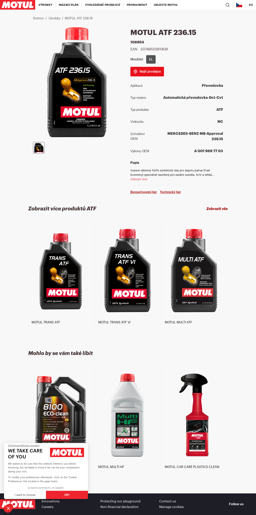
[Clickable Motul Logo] (17, 5)
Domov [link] (38, 18)
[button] (8, 508)
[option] (61, 271)
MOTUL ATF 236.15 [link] (79, 18)
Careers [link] (47, 507)
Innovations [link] (51, 501)
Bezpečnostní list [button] (143, 192)
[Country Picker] (239, 5)
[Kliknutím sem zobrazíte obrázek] (39, 148)
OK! (67, 494)
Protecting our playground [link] (120, 501)
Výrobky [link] (54, 18)
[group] (151, 59)
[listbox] (128, 281)
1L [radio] (151, 59)
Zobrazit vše (217, 209)
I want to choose (25, 494)
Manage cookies (171, 507)
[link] (137, 5)
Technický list (170, 192)
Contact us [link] (167, 501)
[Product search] (227, 5)
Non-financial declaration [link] (119, 507)
